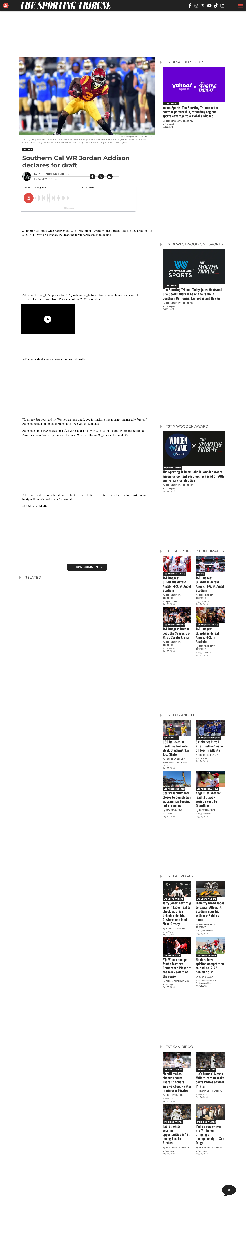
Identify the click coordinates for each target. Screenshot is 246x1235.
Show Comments (87, 567)
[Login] (6, 5)
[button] (240, 5)
